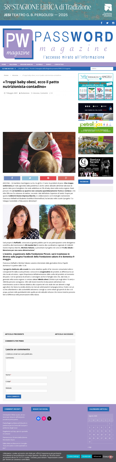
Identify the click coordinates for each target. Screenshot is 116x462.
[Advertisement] (39, 113)
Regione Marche (26, 64)
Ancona (36, 93)
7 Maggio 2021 (12, 93)
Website (9, 388)
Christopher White (9, 415)
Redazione (25, 93)
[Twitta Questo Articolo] (30, 178)
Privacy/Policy (108, 456)
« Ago (89, 447)
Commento (10, 358)
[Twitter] (107, 23)
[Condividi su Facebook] (12, 178)
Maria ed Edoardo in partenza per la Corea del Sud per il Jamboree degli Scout (15, 425)
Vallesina (13, 64)
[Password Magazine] (58, 44)
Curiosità (44, 93)
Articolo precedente (14, 334)
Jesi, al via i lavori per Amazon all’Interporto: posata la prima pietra (14, 417)
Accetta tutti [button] (86, 456)
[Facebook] (101, 23)
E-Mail (8, 381)
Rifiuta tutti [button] (97, 456)
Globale (39, 64)
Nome (8, 375)
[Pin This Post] (48, 178)
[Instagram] (113, 23)
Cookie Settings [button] (73, 456)
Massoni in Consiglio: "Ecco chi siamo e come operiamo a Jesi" (15, 445)
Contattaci (59, 64)
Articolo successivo (64, 334)
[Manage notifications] (110, 457)
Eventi (48, 64)
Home (4, 64)
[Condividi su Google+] (66, 178)
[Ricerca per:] (102, 68)
